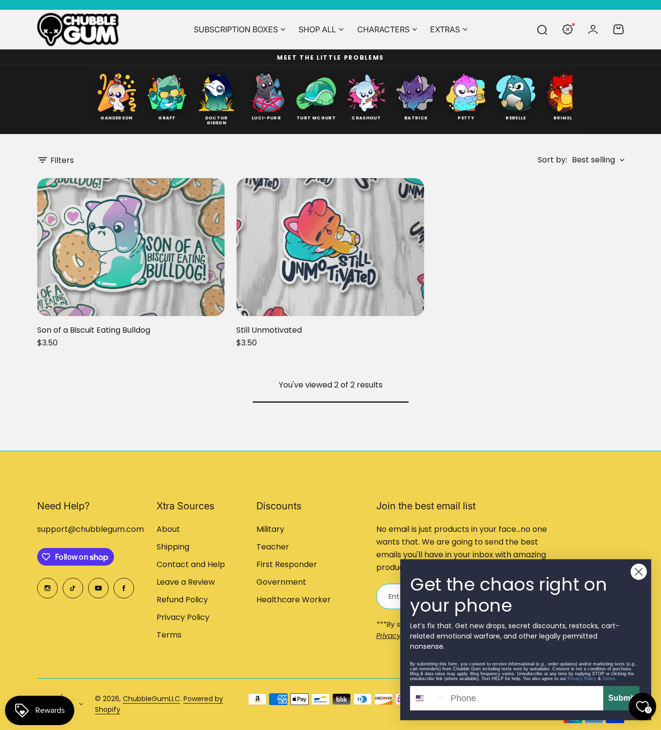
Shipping (173, 546)
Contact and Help (191, 564)
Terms (169, 634)
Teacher (272, 546)
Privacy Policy (183, 617)
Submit (621, 698)
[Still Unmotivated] (330, 247)
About (168, 529)
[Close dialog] (638, 571)
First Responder (286, 564)
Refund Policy (182, 599)
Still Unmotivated (269, 330)
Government (281, 582)
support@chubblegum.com (90, 529)
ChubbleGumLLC (151, 699)
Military (270, 529)
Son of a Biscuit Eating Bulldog (93, 330)
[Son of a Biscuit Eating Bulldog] (131, 247)
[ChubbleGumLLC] (78, 29)
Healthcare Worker (293, 599)
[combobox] (428, 698)
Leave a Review (186, 582)
